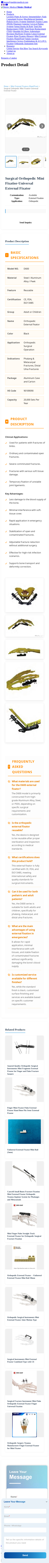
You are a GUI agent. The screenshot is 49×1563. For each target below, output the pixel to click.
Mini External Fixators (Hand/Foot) (24, 86)
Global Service (13, 48)
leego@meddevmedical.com (16, 2)
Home (9, 12)
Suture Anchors (32, 39)
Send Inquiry (25, 222)
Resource (11, 46)
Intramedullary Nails (37, 17)
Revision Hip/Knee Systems (19, 34)
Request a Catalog (9, 58)
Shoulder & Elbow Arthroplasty (26, 31)
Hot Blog (24, 48)
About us (10, 53)
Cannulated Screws (15, 19)
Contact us (11, 51)
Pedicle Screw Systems (16, 21)
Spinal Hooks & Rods (23, 26)
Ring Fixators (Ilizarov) (24, 36)
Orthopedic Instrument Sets (26, 43)
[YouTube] (6, 5)
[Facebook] (1, 5)
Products (10, 14)
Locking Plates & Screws (17, 17)
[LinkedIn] (4, 5)
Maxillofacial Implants (33, 19)
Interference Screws (15, 41)
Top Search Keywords (38, 48)
